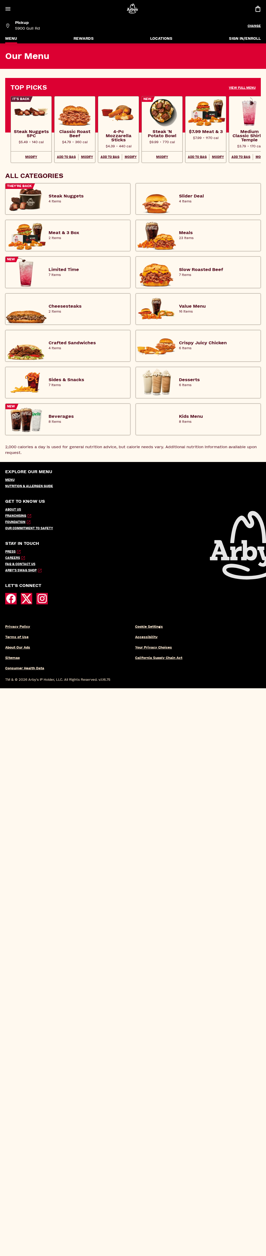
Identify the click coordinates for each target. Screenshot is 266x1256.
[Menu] (8, 8)
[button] (245, 87)
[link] (31, 133)
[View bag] (257, 8)
